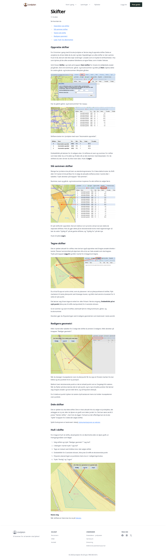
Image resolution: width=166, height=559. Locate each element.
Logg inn (124, 5)
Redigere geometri (60, 36)
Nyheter (97, 5)
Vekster (78, 518)
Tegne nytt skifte (60, 33)
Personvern (54, 535)
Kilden (85, 104)
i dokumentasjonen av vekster (89, 422)
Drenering (89, 542)
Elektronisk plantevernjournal (95, 546)
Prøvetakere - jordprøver (94, 535)
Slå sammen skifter (61, 29)
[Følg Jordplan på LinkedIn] (127, 535)
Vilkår (53, 539)
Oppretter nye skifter (61, 26)
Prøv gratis (136, 5)
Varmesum (89, 539)
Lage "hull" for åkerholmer (63, 40)
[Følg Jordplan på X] (131, 535)
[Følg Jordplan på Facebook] (122, 535)
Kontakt (53, 542)
